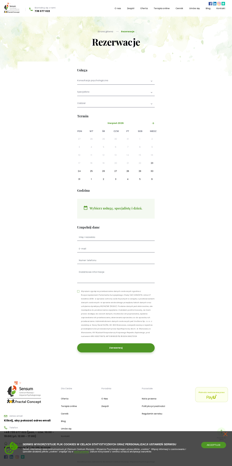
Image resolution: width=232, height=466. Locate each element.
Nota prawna (149, 398)
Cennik (179, 8)
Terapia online (162, 8)
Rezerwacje (127, 31)
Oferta (144, 8)
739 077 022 (42, 11)
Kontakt (220, 8)
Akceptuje (214, 445)
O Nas (104, 398)
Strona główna (106, 31)
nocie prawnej (81, 451)
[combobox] (116, 82)
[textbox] (116, 93)
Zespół (130, 8)
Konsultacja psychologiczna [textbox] (92, 80)
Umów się (194, 8)
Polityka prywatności (153, 406)
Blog (208, 8)
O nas (118, 8)
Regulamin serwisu (152, 413)
